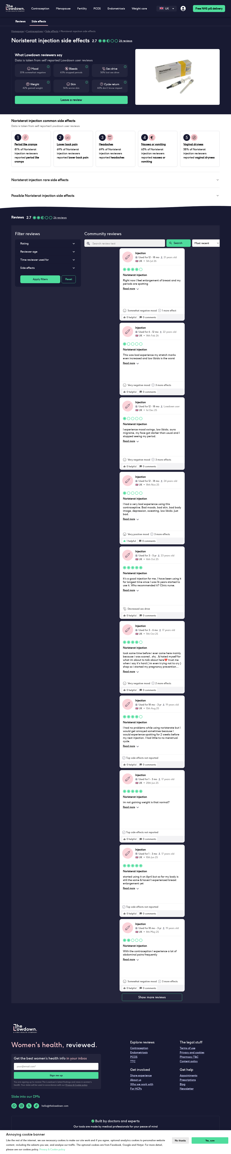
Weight (34, 84)
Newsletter (187, 1088)
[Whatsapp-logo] (14, 1106)
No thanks (180, 1140)
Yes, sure (209, 1140)
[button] (115, 179)
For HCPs (136, 1088)
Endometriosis (139, 1052)
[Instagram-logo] (21, 1106)
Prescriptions (188, 1080)
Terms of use (187, 1048)
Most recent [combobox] (201, 243)
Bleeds (73, 68)
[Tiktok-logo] (36, 1106)
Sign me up (56, 1075)
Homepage (17, 31)
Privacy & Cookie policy (76, 1085)
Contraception (139, 1048)
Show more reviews (152, 997)
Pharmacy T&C (189, 1057)
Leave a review (71, 100)
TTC (132, 1061)
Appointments (188, 1075)
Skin (73, 84)
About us (135, 1080)
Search (178, 243)
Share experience (141, 1075)
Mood (34, 68)
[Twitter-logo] (29, 1106)
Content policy (189, 1061)
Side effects (51, 31)
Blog (182, 1084)
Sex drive (111, 68)
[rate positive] (124, 317)
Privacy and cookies (192, 1052)
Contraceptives (34, 31)
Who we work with (141, 1084)
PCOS (133, 1057)
